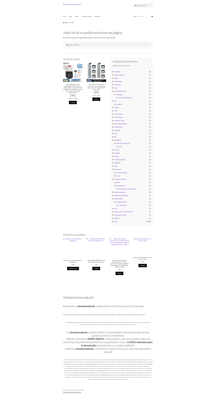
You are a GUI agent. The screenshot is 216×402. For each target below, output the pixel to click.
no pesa (116, 156)
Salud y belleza (118, 199)
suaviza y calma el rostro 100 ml (123, 212)
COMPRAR (142, 265)
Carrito (77, 16)
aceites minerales (119, 75)
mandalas (117, 153)
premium (119, 104)
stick (115, 208)
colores (116, 107)
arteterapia (117, 85)
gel (115, 137)
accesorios (117, 71)
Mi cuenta (97, 16)
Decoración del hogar (120, 124)
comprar (73, 102)
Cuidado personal (121, 202)
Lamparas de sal (121, 186)
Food (115, 133)
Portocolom (118, 169)
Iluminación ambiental (123, 143)
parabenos (117, 163)
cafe (115, 101)
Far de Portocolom (122, 172)
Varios (116, 221)
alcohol (116, 78)
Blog (70, 16)
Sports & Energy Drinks (125, 98)
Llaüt (118, 176)
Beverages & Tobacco (120, 91)
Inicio (64, 16)
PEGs (115, 166)
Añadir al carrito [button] (73, 268)
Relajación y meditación (121, 195)
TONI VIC (117, 218)
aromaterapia (118, 81)
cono (115, 111)
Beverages (120, 94)
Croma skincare (118, 114)
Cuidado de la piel (119, 120)
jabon (118, 182)
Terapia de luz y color (120, 215)
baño (115, 88)
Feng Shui (117, 130)
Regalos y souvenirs (120, 192)
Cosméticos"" (123, 205)
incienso (116, 150)
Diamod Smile (118, 127)
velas (120, 146)
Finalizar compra (87, 16)
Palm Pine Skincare (119, 159)
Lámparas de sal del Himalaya (127, 189)
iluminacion (117, 140)
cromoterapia (118, 117)
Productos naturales (120, 179)
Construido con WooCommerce (72, 392)
